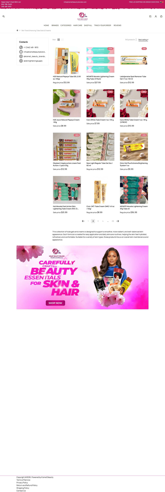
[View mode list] (62, 40)
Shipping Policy (22, 488)
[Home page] (17, 30)
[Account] (156, 16)
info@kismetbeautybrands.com (75, 2)
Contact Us (21, 490)
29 (113, 221)
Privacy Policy (22, 482)
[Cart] (161, 16)
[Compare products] (150, 16)
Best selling (143, 39)
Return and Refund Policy (26, 485)
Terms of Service (23, 480)
